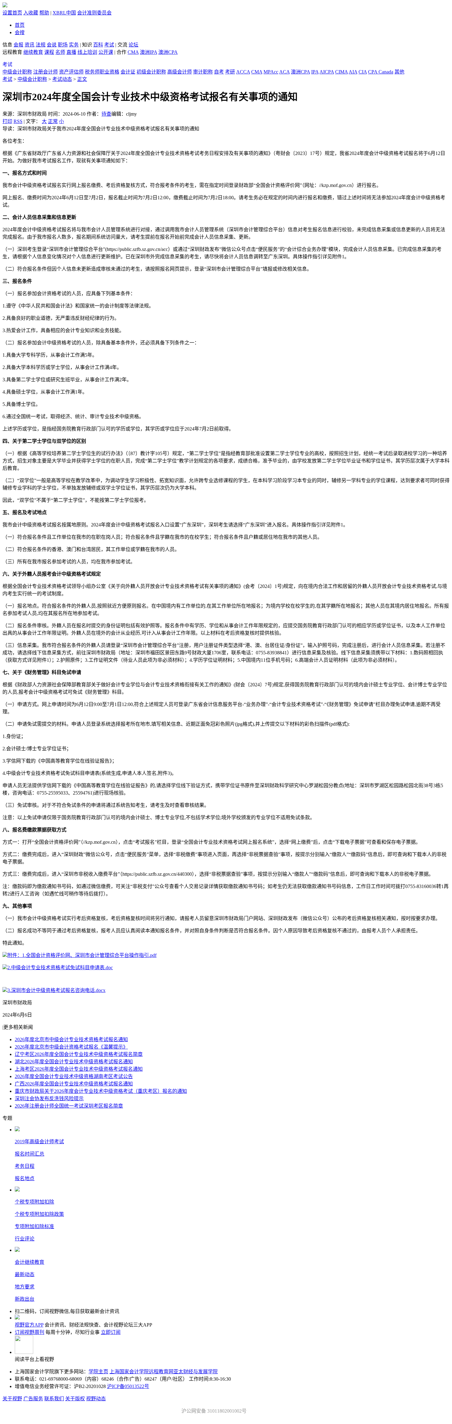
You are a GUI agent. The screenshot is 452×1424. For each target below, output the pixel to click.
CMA (133, 52)
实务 (74, 44)
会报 (18, 44)
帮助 (44, 12)
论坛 (133, 44)
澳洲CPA (168, 52)
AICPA (326, 71)
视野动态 (96, 1398)
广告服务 (33, 1398)
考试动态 (62, 79)
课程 (49, 52)
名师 (60, 52)
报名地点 (24, 1178)
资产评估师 (71, 71)
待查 (106, 114)
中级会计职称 (17, 71)
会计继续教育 (29, 1262)
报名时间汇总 (29, 1153)
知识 (87, 44)
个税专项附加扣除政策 (39, 1214)
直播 (71, 52)
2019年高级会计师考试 (39, 1141)
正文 (82, 79)
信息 (7, 44)
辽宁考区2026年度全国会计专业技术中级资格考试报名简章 (79, 1054)
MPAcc (271, 71)
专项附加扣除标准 (34, 1226)
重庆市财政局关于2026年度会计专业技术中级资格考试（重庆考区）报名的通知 (101, 1091)
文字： (45, 121)
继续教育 (33, 52)
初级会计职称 (151, 71)
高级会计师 (179, 71)
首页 (20, 25)
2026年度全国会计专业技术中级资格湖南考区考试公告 (74, 1076)
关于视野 (12, 1398)
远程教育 (12, 52)
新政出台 (24, 1299)
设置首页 (12, 12)
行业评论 (24, 1238)
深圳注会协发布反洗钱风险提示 (49, 1098)
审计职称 (203, 71)
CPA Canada (380, 71)
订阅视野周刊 (29, 1332)
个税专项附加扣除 (34, 1201)
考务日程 (24, 1166)
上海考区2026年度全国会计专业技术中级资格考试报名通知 (79, 1069)
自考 (219, 71)
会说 (52, 44)
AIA (353, 71)
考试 (109, 44)
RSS (18, 121)
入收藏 (30, 12)
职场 (63, 44)
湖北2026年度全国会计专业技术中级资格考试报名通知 (74, 1061)
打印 (7, 121)
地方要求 (24, 1286)
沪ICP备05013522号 (128, 1386)
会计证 (128, 71)
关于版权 (75, 1398)
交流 (122, 44)
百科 (98, 44)
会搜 (20, 32)
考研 (230, 71)
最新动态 (24, 1274)
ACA (284, 71)
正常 (53, 121)
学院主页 (98, 1371)
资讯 (29, 44)
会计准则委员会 (94, 12)
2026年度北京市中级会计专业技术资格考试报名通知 (71, 1039)
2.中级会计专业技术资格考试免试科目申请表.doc (60, 967)
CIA (363, 71)
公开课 (105, 52)
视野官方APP (29, 1324)
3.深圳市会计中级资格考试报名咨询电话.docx (56, 990)
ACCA (243, 71)
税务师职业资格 (102, 71)
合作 (121, 52)
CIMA (341, 71)
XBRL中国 (64, 12)
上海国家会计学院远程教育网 (141, 1371)
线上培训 (87, 52)
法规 (41, 44)
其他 (399, 71)
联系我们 (54, 1398)
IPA (315, 71)
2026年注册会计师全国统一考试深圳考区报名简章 (69, 1106)
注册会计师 (45, 71)
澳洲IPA (148, 52)
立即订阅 (111, 1332)
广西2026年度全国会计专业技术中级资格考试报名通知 (74, 1083)
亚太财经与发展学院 (195, 1371)
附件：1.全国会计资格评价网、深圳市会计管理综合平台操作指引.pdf (82, 955)
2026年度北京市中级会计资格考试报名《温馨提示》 (71, 1046)
